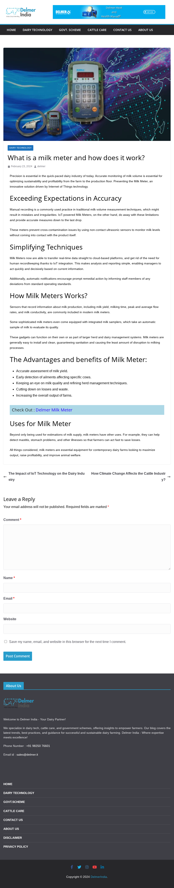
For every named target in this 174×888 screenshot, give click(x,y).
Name (9, 578)
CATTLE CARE (13, 811)
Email (8, 598)
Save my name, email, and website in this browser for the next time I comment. (67, 642)
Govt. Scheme (70, 30)
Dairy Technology (37, 30)
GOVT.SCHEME (14, 802)
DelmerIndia (99, 876)
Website (9, 619)
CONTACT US (13, 820)
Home (11, 30)
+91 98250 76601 (38, 746)
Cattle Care (97, 30)
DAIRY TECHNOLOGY (18, 793)
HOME (7, 784)
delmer (41, 166)
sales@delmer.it (27, 754)
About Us (145, 30)
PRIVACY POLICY (15, 846)
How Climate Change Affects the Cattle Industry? (128, 476)
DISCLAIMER (12, 837)
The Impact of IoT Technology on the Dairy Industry (46, 476)
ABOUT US (11, 828)
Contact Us (122, 30)
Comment (12, 520)
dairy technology (20, 148)
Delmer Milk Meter (54, 410)
